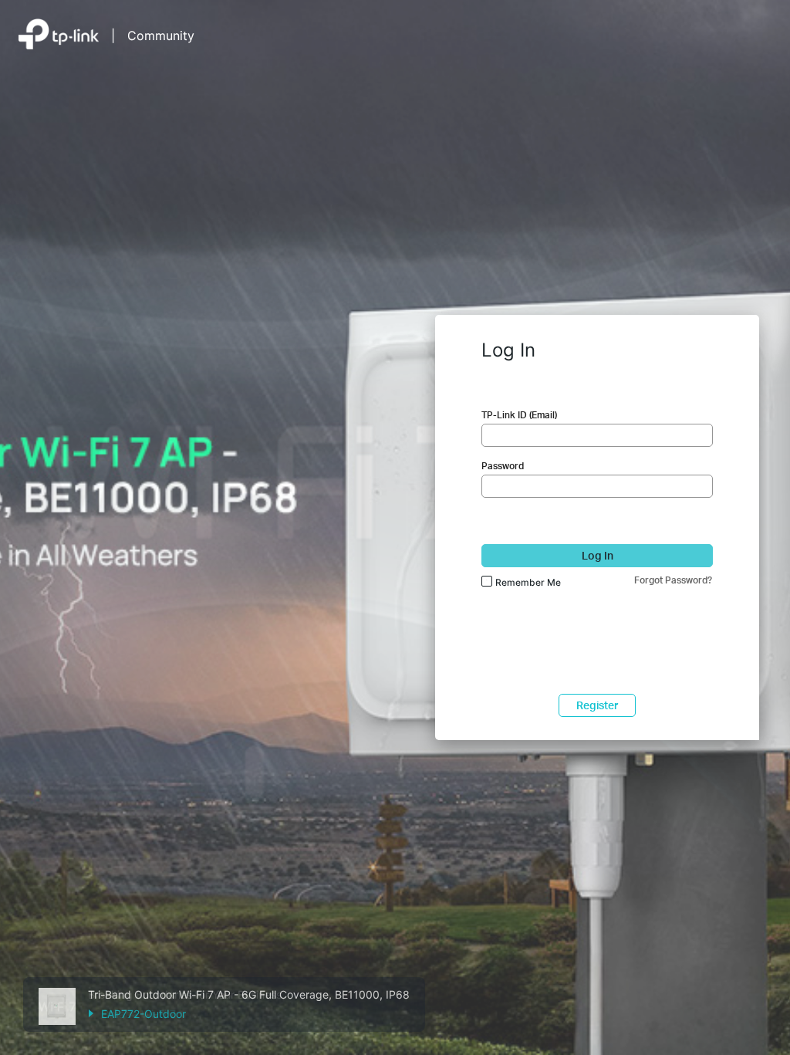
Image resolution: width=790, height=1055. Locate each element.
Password (502, 466)
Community (160, 35)
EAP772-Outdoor (143, 1013)
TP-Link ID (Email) (519, 415)
